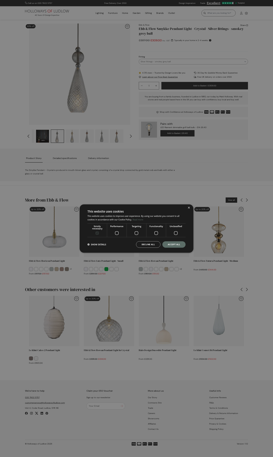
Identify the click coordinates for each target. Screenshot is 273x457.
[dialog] (136, 228)
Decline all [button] (148, 244)
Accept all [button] (174, 244)
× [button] (189, 208)
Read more (138, 219)
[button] (96, 244)
